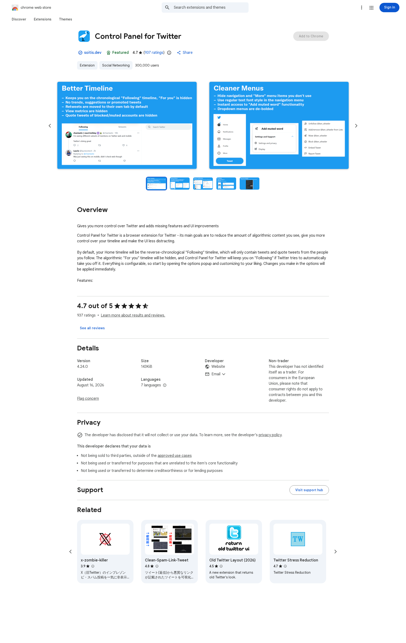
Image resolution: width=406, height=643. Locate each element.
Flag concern (88, 398)
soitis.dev (93, 52)
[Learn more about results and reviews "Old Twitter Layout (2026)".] (221, 566)
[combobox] (211, 7)
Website (218, 366)
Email (215, 374)
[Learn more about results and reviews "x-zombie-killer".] (92, 566)
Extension (87, 65)
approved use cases (175, 455)
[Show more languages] (165, 385)
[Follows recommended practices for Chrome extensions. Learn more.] (108, 52)
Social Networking (116, 65)
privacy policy (270, 435)
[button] (371, 7)
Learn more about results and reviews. (133, 315)
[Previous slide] (50, 125)
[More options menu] (361, 7)
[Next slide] (356, 125)
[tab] (19, 19)
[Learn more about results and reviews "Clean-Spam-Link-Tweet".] (156, 566)
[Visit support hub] (309, 490)
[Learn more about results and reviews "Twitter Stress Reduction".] (285, 566)
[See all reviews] (92, 328)
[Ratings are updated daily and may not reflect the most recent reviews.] (169, 52)
